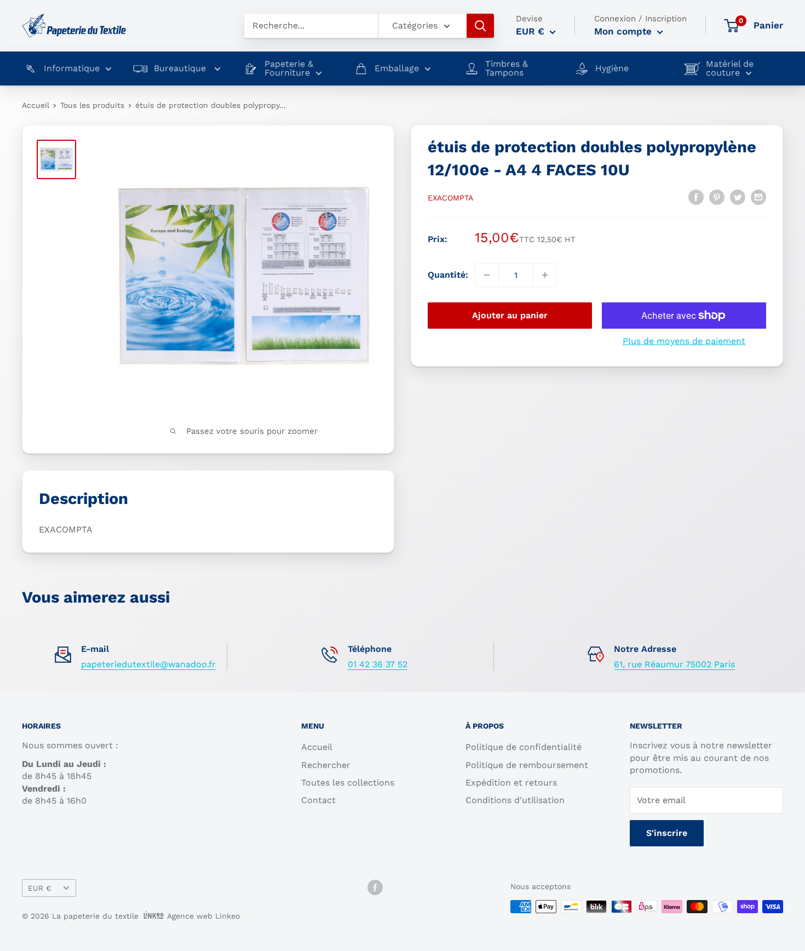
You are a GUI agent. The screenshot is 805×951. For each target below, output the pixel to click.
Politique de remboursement (526, 765)
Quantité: (448, 275)
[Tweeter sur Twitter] (737, 196)
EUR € (39, 888)
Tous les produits (92, 105)
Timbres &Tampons (506, 68)
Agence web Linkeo (203, 916)
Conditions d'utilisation (515, 800)
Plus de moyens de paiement (684, 341)
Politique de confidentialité (523, 747)
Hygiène (612, 68)
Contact (318, 800)
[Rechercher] (480, 26)
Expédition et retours (511, 782)
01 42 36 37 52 (377, 664)
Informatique (72, 68)
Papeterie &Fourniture (288, 68)
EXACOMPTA (450, 197)
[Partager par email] (758, 196)
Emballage (397, 68)
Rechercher (325, 765)
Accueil (35, 105)
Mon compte (624, 31)
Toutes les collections (347, 782)
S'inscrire (666, 833)
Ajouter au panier (510, 315)
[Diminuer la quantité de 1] (486, 275)
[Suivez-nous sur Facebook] (375, 887)
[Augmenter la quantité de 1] (544, 275)
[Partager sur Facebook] (696, 196)
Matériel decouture (730, 68)
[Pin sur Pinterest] (717, 196)
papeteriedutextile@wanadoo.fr (148, 664)
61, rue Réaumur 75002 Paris (674, 664)
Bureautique (181, 68)
